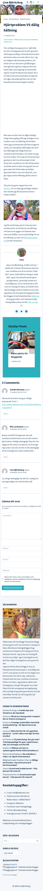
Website (6, 570)
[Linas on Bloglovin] (21, 864)
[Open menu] (38, 2)
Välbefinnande (32, 39)
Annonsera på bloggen (11, 875)
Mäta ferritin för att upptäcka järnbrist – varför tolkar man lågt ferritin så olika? (21, 733)
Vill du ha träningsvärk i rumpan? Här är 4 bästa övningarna (21, 717)
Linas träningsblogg (23, 806)
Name (6, 548)
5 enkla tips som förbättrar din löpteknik (18, 711)
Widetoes (35, 296)
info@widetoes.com (21, 792)
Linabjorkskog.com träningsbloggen (17, 823)
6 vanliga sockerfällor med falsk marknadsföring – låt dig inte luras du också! (21, 725)
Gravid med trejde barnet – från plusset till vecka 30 (20, 769)
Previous (11, 351)
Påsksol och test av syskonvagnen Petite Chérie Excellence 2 (20, 749)
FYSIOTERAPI (8, 39)
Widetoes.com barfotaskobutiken (17, 820)
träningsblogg (23, 648)
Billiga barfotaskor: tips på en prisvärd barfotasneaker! (20, 762)
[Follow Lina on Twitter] (22, 311)
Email (6, 559)
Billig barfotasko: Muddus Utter (16, 760)
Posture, (7, 188)
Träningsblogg (19, 39)
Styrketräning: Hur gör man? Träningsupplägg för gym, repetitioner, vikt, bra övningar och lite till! (21, 742)
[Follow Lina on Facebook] (17, 311)
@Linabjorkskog (20, 810)
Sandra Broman (17, 389)
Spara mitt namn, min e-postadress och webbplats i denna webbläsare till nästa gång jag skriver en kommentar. (22, 579)
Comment (7, 515)
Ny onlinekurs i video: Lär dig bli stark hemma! (19, 755)
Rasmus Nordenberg (11, 754)
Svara (5, 414)
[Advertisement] (21, 108)
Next (32, 351)
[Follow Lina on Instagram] (26, 311)
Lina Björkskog (17, 469)
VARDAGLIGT (8, 42)
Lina (21, 259)
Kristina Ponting (9, 710)
